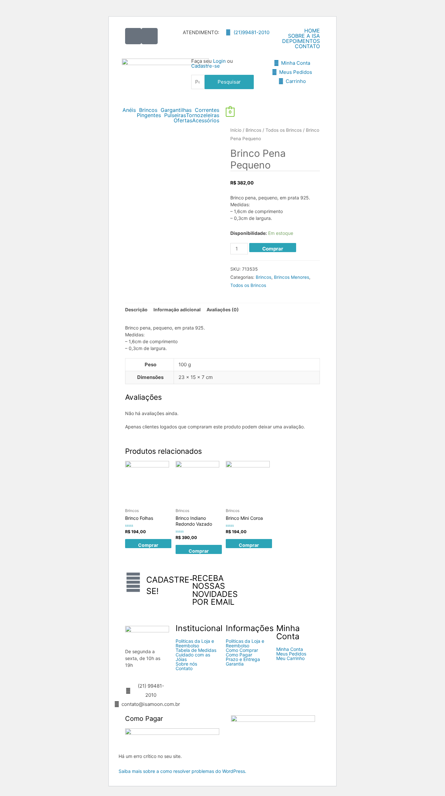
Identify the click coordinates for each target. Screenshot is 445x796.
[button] (130, 110)
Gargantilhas (176, 110)
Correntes (207, 110)
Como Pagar (239, 655)
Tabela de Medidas (196, 650)
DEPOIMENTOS (301, 41)
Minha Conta (289, 649)
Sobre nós (186, 664)
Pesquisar (229, 82)
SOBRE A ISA (304, 35)
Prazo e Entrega (243, 659)
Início (235, 130)
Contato (184, 668)
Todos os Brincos (284, 130)
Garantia (235, 664)
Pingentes (149, 115)
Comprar (272, 249)
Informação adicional (177, 309)
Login (219, 61)
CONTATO (307, 46)
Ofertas (183, 120)
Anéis (129, 110)
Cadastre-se (205, 66)
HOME (312, 30)
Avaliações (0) (223, 309)
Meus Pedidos (291, 654)
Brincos (148, 110)
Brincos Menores (291, 277)
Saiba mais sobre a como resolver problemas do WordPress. (182, 771)
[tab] (136, 309)
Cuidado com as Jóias (193, 657)
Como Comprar (242, 650)
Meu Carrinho (290, 658)
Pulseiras (175, 115)
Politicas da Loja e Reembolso (195, 643)
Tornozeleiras (202, 115)
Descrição (136, 309)
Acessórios (205, 120)
